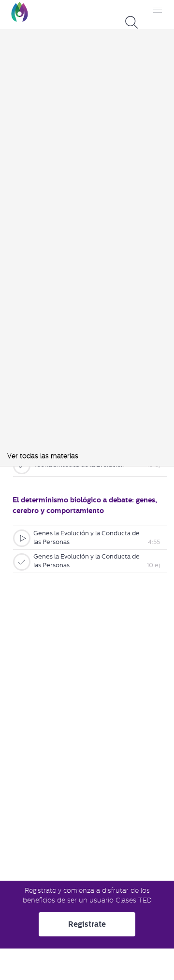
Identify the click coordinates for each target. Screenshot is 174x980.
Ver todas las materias (42, 456)
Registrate (87, 924)
